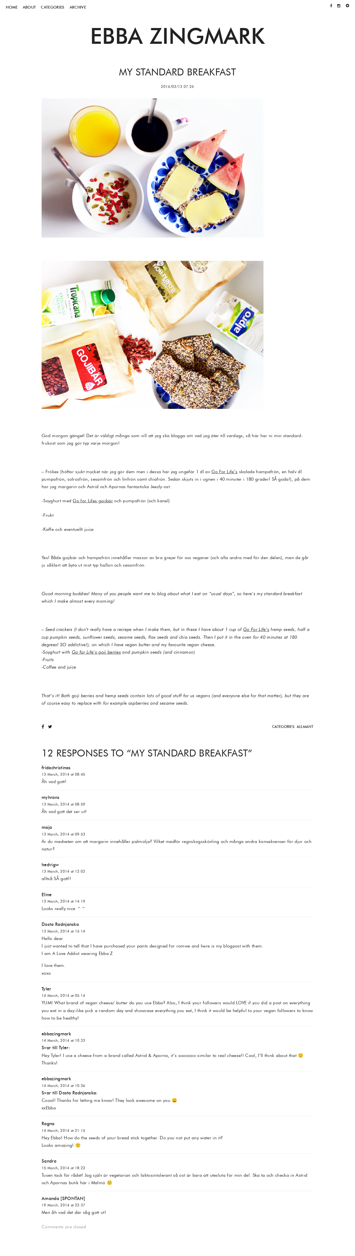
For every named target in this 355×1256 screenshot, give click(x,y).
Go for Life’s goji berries (96, 652)
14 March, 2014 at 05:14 (63, 995)
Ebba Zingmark (177, 35)
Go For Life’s (224, 471)
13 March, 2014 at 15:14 (63, 931)
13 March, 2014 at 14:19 (63, 901)
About (29, 7)
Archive (78, 7)
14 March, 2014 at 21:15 (63, 1130)
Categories (52, 7)
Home (11, 7)
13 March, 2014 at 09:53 (63, 834)
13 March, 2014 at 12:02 (63, 871)
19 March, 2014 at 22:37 (63, 1205)
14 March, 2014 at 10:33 (63, 1040)
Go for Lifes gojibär (93, 500)
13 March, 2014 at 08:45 (63, 774)
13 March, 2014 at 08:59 (63, 804)
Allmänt (305, 727)
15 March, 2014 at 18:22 (63, 1168)
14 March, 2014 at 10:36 (63, 1086)
